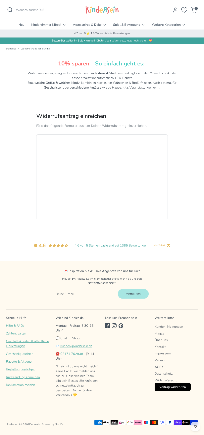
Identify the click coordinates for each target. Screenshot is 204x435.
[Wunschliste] (184, 10)
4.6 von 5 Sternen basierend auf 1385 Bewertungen (111, 245)
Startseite (11, 48)
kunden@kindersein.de (76, 346)
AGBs (159, 367)
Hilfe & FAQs (15, 326)
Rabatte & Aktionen (19, 361)
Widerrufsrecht (166, 380)
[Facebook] (107, 325)
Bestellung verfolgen (20, 369)
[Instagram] (114, 325)
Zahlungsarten (16, 333)
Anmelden (133, 294)
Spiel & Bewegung (127, 25)
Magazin (160, 333)
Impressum (163, 353)
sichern (143, 40)
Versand (160, 360)
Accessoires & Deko (87, 25)
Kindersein (34, 424)
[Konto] (175, 10)
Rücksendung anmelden (23, 377)
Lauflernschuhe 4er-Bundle (35, 48)
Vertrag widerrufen (172, 387)
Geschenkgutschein (19, 354)
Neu (22, 25)
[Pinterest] (121, 325)
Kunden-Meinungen (169, 327)
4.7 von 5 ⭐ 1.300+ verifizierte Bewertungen (102, 33)
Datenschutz (164, 373)
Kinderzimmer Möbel (46, 25)
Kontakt (160, 347)
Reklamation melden (20, 385)
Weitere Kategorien (166, 25)
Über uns (161, 340)
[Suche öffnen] (10, 10)
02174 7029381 (72, 354)
